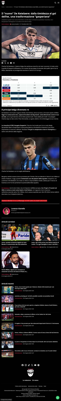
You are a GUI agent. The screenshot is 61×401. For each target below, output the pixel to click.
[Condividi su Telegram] (11, 63)
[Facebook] (23, 365)
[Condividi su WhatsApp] (8, 63)
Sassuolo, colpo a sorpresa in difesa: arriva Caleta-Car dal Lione (33, 314)
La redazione (27, 380)
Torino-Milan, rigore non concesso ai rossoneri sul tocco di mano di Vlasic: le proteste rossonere (14, 271)
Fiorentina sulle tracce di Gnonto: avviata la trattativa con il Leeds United (35, 351)
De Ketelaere (5, 188)
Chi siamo (35, 380)
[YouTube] (35, 365)
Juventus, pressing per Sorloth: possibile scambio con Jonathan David (34, 296)
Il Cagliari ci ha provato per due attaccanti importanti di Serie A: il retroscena (37, 323)
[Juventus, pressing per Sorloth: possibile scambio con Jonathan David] (8, 298)
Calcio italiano (5, 24)
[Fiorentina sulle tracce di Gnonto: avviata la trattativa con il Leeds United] (8, 353)
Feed (45, 386)
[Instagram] (26, 365)
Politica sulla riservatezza (21, 386)
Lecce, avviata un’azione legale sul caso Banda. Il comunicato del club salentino (14, 243)
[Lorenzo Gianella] (6, 211)
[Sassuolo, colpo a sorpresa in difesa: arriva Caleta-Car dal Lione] (8, 317)
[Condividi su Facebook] (2, 63)
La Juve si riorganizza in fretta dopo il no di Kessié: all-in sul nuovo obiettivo (36, 341)
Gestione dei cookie (32, 386)
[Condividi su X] (5, 63)
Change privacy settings (6, 399)
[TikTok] (29, 365)
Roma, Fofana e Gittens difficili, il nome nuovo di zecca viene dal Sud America (37, 332)
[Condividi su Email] (14, 63)
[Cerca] (55, 3)
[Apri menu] (58, 3)
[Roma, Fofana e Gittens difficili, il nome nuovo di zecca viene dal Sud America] (8, 335)
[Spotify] (38, 365)
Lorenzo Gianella (18, 208)
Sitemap (40, 386)
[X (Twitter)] (32, 365)
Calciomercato (18, 290)
